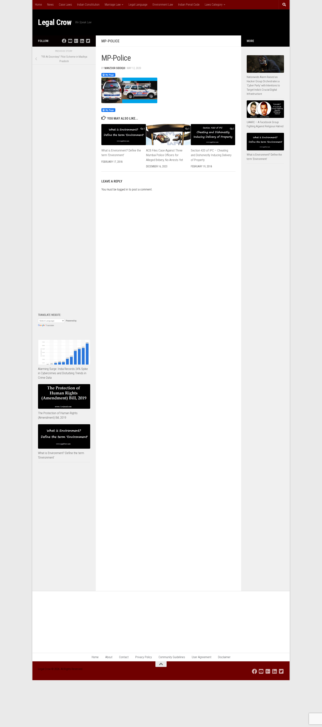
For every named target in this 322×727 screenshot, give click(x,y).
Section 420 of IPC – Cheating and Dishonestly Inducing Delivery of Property (211, 155)
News (50, 4)
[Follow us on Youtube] (70, 41)
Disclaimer (224, 657)
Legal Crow (54, 22)
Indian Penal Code (189, 4)
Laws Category (213, 4)
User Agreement (201, 657)
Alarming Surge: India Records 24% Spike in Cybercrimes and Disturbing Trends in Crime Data (63, 373)
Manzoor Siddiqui (115, 68)
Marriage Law (113, 4)
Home (38, 4)
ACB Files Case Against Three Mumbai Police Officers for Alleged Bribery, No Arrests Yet (164, 155)
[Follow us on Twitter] (88, 41)
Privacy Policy (143, 657)
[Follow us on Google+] (76, 41)
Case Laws (65, 4)
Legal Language (138, 4)
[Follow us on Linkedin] (82, 41)
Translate (49, 325)
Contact (124, 657)
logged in (122, 189)
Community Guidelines (172, 657)
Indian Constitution (88, 4)
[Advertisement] (64, 126)
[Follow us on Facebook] (64, 41)
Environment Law (163, 4)
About (108, 657)
